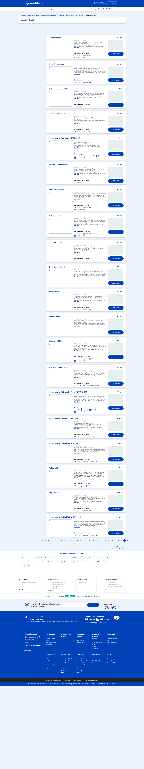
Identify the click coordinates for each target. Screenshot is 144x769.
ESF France (63, 672)
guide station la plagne (26, 558)
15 (83, 540)
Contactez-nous (30, 634)
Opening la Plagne (111, 660)
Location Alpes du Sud (48, 15)
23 (109, 540)
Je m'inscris (93, 605)
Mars (47, 666)
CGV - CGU (67, 680)
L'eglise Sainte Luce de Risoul (41, 558)
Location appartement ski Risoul (115, 586)
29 (127, 540)
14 (80, 540)
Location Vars (54, 588)
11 (70, 540)
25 (115, 540)
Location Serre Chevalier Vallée (29, 582)
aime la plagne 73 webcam (63, 562)
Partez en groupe (80, 640)
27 (121, 540)
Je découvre (116, 54)
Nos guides (94, 662)
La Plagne (94, 644)
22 (105, 540)
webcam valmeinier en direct (27, 562)
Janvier (47, 662)
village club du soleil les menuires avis (89, 558)
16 (86, 540)
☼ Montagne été (95, 9)
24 (112, 540)
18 (93, 540)
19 (96, 540)
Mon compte (113, 3)
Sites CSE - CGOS (80, 642)
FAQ (26, 643)
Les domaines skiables (97, 642)
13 (77, 540)
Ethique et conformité (32, 646)
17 (89, 540)
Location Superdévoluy (56, 586)
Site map (48, 680)
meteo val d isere (116, 558)
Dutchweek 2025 (111, 662)
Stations (59, 9)
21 (102, 540)
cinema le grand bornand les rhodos (29, 566)
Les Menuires (95, 648)
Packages (50, 9)
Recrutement (29, 640)
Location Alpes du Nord (66, 658)
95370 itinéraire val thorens (103, 562)
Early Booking (49, 644)
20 (99, 540)
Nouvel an (48, 660)
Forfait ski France (65, 670)
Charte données (77, 680)
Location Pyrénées (65, 662)
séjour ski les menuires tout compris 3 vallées (83, 562)
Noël (47, 658)
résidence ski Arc (105, 558)
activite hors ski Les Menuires (58, 558)
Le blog (93, 658)
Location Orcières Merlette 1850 (58, 582)
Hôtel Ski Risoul (112, 582)
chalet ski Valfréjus (72, 558)
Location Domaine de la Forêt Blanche (71, 15)
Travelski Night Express (51, 642)
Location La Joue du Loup (57, 584)
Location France (33, 15)
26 (118, 540)
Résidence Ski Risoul (113, 584)
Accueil (23, 15)
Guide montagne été (111, 642)
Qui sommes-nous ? (32, 637)
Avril (47, 668)
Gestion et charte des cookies (91, 680)
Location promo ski (65, 664)
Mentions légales (58, 680)
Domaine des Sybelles (112, 658)
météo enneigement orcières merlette (45, 562)
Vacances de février (50, 664)
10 (67, 540)
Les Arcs (94, 646)
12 (74, 540)
